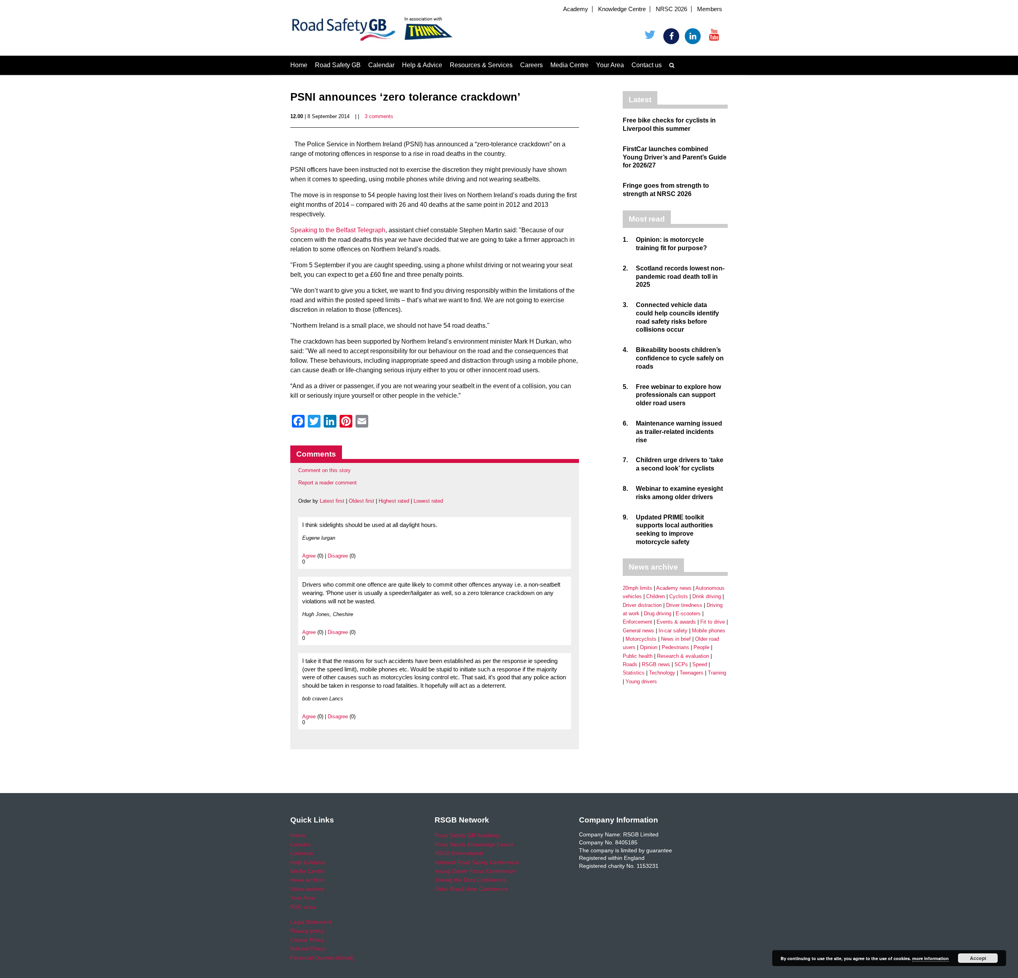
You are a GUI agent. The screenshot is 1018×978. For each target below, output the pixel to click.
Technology (662, 673)
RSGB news (656, 664)
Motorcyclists (641, 639)
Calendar (381, 65)
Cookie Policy (307, 940)
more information (930, 958)
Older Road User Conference (471, 889)
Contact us (646, 65)
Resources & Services (481, 65)
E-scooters (688, 613)
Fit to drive (712, 622)
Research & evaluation (683, 656)
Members (709, 9)
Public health (638, 656)
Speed (699, 664)
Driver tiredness (684, 605)
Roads (630, 664)
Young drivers (641, 681)
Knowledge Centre (622, 9)
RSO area (302, 907)
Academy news (674, 588)
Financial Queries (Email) (322, 958)
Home (298, 65)
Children (655, 596)
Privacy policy (307, 930)
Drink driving (706, 596)
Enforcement (637, 622)
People (701, 647)
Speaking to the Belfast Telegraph (337, 230)
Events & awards (676, 622)
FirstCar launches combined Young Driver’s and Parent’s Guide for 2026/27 (675, 157)
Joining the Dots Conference (470, 880)
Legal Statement (311, 922)
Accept (978, 958)
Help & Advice (422, 65)
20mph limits (637, 588)
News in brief (676, 639)
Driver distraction (642, 605)
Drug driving (657, 613)
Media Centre (569, 65)
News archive (307, 880)
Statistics (634, 673)
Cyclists (678, 596)
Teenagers (691, 673)
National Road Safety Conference (477, 862)
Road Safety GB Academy (467, 835)
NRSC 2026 (671, 9)
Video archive (307, 889)
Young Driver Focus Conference (475, 871)
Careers (531, 65)
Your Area (610, 65)
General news (638, 631)
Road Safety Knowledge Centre (474, 844)
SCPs (681, 664)
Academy (575, 9)
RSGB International (459, 853)
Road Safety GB (338, 65)
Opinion (648, 647)
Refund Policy (307, 948)
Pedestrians (675, 647)
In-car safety (673, 631)
